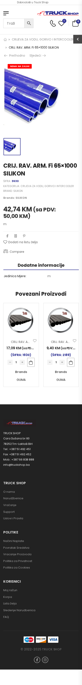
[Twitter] (15, 236)
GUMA (21, 380)
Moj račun (10, 590)
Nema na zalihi (19, 66)
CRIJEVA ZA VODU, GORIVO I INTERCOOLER (43, 39)
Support (9, 512)
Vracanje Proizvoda (17, 554)
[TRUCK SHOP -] (58, 13)
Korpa (7, 597)
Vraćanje (9, 505)
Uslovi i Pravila (13, 518)
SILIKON (18, 191)
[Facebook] (7, 236)
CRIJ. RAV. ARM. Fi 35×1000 (29, 342)
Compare (17, 252)
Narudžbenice (13, 498)
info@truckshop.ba (16, 465)
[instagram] (45, 660)
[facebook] (37, 660)
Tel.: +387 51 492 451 (17, 449)
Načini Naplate (13, 541)
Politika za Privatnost (17, 561)
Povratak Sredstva (16, 548)
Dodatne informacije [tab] (41, 265)
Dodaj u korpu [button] (31, 362)
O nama (9, 492)
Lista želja (10, 603)
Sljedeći (36, 55)
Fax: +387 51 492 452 (17, 454)
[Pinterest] (24, 236)
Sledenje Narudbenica (19, 610)
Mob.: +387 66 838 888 (18, 459)
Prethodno (16, 55)
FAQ (6, 617)
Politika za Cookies (16, 567)
